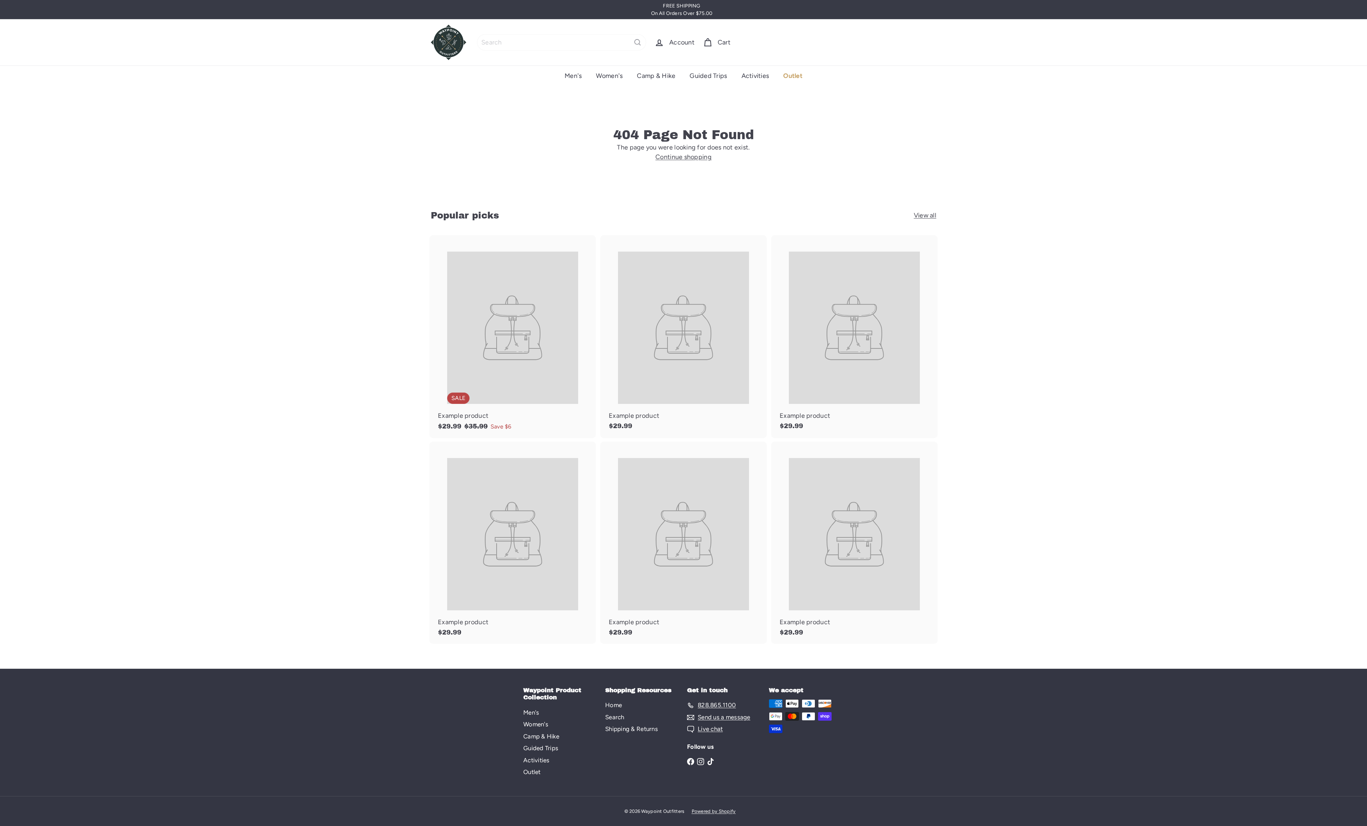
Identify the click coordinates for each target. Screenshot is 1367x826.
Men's (573, 76)
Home (613, 705)
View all (925, 215)
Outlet (792, 76)
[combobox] (561, 42)
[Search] (637, 42)
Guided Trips (708, 76)
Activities (755, 76)
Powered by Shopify (714, 811)
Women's (609, 76)
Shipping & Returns (631, 728)
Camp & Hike (656, 76)
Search (614, 717)
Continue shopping (683, 157)
